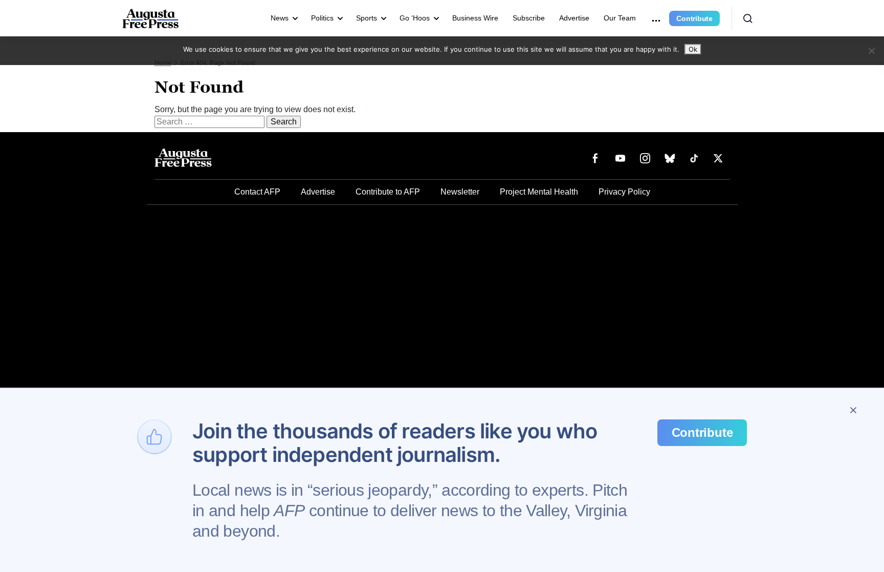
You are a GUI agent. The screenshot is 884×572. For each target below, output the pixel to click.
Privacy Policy (624, 191)
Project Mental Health (539, 191)
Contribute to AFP (388, 191)
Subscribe (529, 18)
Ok (693, 49)
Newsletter (459, 191)
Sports (366, 18)
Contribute (694, 18)
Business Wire (475, 18)
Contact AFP (257, 191)
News (280, 18)
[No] (871, 51)
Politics (322, 18)
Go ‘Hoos (415, 18)
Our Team (620, 18)
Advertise (574, 18)
